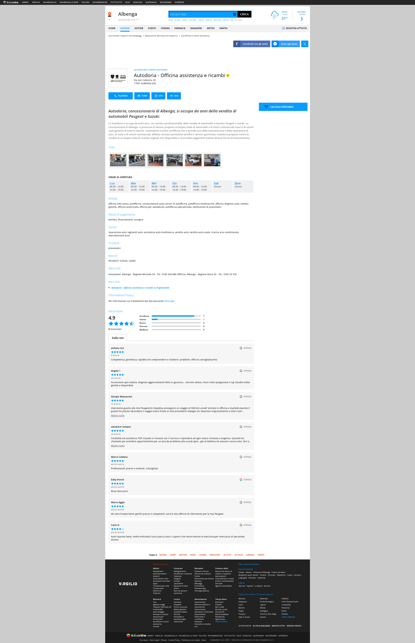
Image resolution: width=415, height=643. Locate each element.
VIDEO (193, 554)
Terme (197, 576)
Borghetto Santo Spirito (248, 575)
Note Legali (154, 640)
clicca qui (169, 301)
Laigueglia (242, 577)
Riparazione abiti (181, 586)
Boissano (252, 577)
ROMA (170, 20)
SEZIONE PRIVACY (294, 626)
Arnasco (297, 575)
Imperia (250, 586)
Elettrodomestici (160, 573)
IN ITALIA (238, 20)
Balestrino (281, 575)
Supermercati (200, 602)
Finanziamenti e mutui (224, 578)
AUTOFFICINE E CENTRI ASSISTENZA (150, 69)
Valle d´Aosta (244, 617)
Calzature (178, 576)
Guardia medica (180, 612)
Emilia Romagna (266, 601)
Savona (267, 586)
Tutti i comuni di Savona (248, 564)
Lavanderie (178, 583)
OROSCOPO (215, 554)
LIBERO (25, 2)
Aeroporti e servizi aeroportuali (160, 615)
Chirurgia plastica (202, 590)
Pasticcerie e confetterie (200, 617)
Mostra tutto (117, 415)
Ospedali (177, 604)
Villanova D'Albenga (261, 572)
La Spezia (258, 586)
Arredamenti (158, 571)
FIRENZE (226, 20)
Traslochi (156, 593)
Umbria (285, 614)
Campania (242, 601)
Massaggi (198, 583)
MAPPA (223, 28)
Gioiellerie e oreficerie (183, 573)
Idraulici (156, 576)
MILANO (177, 20)
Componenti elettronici (158, 589)
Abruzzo (241, 598)
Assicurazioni (220, 576)
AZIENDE (125, 28)
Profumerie (199, 586)
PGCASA (85, 2)
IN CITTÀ (227, 554)
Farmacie (177, 602)
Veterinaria (178, 621)
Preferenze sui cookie (191, 640)
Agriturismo (220, 619)
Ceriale (241, 572)
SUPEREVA (179, 2)
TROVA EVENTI (221, 621)
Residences (220, 616)
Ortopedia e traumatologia (180, 617)
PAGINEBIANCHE (100, 2)
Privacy (164, 640)
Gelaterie (198, 621)
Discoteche (219, 612)
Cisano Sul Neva (278, 572)
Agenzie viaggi (159, 604)
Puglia (241, 611)
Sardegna (264, 611)
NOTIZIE (139, 28)
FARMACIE (179, 28)
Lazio (240, 604)
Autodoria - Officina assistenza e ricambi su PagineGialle (140, 287)
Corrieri (156, 626)
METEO (211, 28)
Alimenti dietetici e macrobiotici (202, 605)
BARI (232, 20)
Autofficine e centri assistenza (161, 622)
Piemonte (286, 608)
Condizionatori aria (161, 586)
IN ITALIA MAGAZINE (261, 626)
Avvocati (218, 583)
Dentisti (177, 614)
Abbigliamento (180, 571)
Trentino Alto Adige (268, 614)
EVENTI (152, 28)
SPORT (173, 554)
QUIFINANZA (151, 2)
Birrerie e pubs (221, 609)
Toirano (263, 575)
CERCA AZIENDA (288, 617)
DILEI (127, 2)
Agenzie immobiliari (223, 586)
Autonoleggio (158, 612)
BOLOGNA (217, 20)
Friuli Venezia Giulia (290, 601)
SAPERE (202, 554)
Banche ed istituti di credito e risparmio (223, 572)
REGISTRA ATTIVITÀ (296, 28)
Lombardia (286, 604)
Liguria (263, 604)
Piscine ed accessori (203, 573)
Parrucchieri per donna (204, 578)
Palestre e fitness (202, 571)
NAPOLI (185, 20)
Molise (263, 608)
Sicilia (284, 611)
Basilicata (264, 598)
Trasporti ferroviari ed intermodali (162, 608)
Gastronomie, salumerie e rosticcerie (204, 610)
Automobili (157, 619)
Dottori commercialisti (224, 581)
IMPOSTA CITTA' (278, 626)
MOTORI (183, 554)
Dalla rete (118, 338)
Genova (241, 586)
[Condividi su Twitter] (304, 44)
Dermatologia (200, 588)
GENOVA (209, 20)
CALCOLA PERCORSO (281, 106)
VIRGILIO (36, 2)
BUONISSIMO (166, 2)
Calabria (285, 598)
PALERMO (193, 20)
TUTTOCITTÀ (116, 2)
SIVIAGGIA (137, 2)
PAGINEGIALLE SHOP (69, 2)
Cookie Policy (174, 640)
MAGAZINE (196, 28)
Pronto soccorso (180, 607)
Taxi (154, 602)
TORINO (201, 20)
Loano (290, 575)
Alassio (249, 572)
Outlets (177, 581)
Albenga (127, 14)
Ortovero (272, 575)
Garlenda (261, 577)
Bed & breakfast (222, 614)
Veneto (263, 617)
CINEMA (165, 28)
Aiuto (203, 640)
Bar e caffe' (219, 607)
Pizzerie (218, 604)
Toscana (241, 614)
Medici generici (180, 609)
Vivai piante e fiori (160, 578)
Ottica (176, 588)
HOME (111, 28)
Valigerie (177, 578)
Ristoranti (219, 602)
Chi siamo (144, 640)
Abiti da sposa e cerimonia (180, 591)
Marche (241, 608)
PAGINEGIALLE (49, 2)
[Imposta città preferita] (110, 14)
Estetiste (198, 581)
